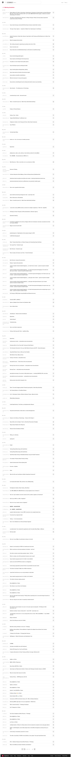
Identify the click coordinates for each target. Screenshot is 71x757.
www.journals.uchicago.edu (6, 13)
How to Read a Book (14, 306)
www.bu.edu (5, 744)
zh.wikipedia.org (6, 509)
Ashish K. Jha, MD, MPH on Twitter (16, 690)
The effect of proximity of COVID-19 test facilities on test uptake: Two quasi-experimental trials (28, 735)
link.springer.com (6, 448)
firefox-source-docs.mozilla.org (6, 362)
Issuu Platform (12, 124)
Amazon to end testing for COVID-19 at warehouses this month (22, 546)
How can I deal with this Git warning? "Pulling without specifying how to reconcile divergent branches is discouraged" (30, 596)
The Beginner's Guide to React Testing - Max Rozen (19, 487)
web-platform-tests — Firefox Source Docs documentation (21, 361)
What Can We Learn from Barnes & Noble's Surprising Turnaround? (22, 474)
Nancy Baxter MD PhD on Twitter (16, 666)
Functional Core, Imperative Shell (16, 514)
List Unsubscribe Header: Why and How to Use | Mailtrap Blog (21, 481)
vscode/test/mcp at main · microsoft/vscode (18, 95)
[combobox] (26, 2)
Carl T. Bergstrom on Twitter (15, 707)
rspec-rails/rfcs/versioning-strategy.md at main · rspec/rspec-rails (22, 194)
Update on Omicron (13, 684)
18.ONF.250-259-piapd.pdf (15, 235)
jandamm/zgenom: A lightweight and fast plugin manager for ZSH (22, 233)
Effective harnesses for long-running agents (18, 78)
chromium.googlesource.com (6, 358)
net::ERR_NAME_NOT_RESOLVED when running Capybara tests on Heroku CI (24, 490)
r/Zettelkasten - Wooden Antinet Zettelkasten (18, 313)
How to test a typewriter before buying (17, 187)
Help (32, 755)
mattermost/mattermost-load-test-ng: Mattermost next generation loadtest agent (25, 181)
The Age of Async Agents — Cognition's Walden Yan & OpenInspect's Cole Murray (25, 28)
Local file (4, 109)
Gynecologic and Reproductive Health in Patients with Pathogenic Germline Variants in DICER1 (28, 668)
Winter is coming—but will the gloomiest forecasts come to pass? (22, 556)
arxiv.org (4, 319)
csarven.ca (5, 404)
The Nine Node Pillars (14, 132)
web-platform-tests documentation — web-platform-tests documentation (23, 376)
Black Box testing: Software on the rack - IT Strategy (20, 626)
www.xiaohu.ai (5, 72)
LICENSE (11, 643)
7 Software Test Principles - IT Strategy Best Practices (20, 633)
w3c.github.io (5, 299)
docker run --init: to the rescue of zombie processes (20, 139)
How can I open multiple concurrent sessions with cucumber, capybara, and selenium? (26, 494)
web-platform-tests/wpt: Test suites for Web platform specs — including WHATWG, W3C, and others (29, 373)
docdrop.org (5, 235)
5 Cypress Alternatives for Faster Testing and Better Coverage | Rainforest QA (24, 652)
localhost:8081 (5, 197)
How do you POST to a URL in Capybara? (18, 498)
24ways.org (5, 345)
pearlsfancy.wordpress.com (6, 532)
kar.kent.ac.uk (5, 451)
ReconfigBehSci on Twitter (15, 583)
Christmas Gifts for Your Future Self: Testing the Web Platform (21, 345)
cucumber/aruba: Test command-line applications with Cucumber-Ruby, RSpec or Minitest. (27, 529)
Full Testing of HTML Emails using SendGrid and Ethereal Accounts (23, 293)
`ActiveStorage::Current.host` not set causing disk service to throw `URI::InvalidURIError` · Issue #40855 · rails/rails (30, 614)
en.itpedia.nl (5, 626)
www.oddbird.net (6, 352)
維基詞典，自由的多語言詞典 (15, 506)
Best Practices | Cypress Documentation (17, 260)
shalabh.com (5, 398)
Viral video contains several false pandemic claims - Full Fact (21, 553)
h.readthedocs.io (6, 518)
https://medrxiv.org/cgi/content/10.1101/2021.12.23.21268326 (21, 558)
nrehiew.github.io (6, 69)
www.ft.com (5, 565)
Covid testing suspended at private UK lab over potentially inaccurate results (24, 565)
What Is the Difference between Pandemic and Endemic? (20, 744)
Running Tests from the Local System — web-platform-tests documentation (24, 365)
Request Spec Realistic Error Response (17, 424)
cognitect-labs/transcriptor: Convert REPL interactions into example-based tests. (25, 512)
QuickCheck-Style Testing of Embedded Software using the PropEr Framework (24, 454)
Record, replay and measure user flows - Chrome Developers (21, 252)
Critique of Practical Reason (15, 109)
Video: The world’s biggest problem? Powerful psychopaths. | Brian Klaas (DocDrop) (26, 387)
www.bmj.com (5, 556)
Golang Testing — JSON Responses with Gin (18, 676)
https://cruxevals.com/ (14, 46)
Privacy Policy (64, 755)
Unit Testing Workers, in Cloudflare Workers (18, 390)
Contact (51, 755)
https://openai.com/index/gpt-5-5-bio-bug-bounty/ (19, 58)
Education (24, 755)
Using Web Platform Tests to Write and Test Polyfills (20, 352)
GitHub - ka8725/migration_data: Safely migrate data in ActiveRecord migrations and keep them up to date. (29, 728)
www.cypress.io (5, 293)
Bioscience (19, 755)
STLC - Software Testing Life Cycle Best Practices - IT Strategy (22, 741)
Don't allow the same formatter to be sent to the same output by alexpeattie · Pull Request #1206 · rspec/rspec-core (28, 607)
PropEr (11, 445)
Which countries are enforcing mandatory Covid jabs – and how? (22, 549)
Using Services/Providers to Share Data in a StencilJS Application (22, 410)
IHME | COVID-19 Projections (15, 662)
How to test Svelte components (16, 327)
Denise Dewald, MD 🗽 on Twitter (16, 696)
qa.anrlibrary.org (6, 36)
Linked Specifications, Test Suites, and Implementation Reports (22, 404)
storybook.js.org (5, 646)
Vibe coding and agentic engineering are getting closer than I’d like (22, 44)
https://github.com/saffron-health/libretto (17, 75)
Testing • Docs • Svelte (14, 115)
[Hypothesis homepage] (3, 2)
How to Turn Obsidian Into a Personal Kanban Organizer (20, 521)
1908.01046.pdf (13, 319)
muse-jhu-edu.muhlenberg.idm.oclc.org (6, 170)
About (11, 755)
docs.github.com (6, 701)
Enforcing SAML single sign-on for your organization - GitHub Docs (23, 701)
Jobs (29, 755)
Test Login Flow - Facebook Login (16, 244)
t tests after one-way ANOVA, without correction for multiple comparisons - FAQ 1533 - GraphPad (28, 207)
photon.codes (5, 81)
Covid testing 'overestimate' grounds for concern (19, 731)
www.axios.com (5, 49)
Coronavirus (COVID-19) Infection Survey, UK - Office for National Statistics (24, 698)
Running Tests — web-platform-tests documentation (20, 369)
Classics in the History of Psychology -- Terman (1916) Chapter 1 (22, 417)
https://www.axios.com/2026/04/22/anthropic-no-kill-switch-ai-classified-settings (25, 49)
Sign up (66, 2)
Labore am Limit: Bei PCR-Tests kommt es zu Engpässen (20, 561)
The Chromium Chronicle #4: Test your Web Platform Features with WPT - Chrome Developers (27, 348)
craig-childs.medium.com (6, 678)
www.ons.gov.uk (5, 698)
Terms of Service (58, 755)
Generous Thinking (13, 169)
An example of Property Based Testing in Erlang (19, 458)
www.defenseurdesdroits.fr (6, 222)
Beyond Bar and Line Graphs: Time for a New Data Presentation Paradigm (24, 421)
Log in (62, 2)
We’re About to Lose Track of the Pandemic (18, 586)
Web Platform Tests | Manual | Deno (16, 354)
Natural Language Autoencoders (16, 40)
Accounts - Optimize (14, 466)
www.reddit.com (5, 313)
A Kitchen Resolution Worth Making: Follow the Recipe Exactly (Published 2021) (25, 174)
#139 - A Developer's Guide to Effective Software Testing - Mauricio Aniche (24, 394)
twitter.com (5, 583)
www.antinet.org (5, 428)
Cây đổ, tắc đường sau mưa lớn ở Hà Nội (17, 620)
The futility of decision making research (17, 579)
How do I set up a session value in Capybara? (18, 502)
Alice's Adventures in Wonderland (16, 197)
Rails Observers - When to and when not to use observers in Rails (22, 162)
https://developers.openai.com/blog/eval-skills (18, 65)
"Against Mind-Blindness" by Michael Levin (18, 118)
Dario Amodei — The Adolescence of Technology (19, 88)
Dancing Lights (13, 531)
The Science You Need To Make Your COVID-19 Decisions (21, 568)
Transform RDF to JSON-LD (15, 299)
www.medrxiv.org (6, 17)
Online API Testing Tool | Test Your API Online (18, 649)
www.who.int (5, 684)
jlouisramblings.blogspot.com (6, 459)
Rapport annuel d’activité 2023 (15, 225)
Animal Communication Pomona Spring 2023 (18, 462)
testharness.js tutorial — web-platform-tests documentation (21, 341)
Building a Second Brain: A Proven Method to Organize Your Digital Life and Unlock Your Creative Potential (28, 630)
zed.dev (4, 55)
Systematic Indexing (14, 215)
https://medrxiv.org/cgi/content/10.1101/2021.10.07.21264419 (21, 576)
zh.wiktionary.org (6, 506)
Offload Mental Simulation (15, 398)
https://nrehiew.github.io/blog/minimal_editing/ (19, 69)
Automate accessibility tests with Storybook (18, 646)
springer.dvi (12, 438)
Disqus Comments (13, 617)
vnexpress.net (5, 620)
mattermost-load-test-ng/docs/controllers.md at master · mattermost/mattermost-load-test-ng (27, 178)
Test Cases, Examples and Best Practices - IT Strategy (20, 713)
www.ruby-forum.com (5, 381)
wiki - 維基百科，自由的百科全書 (15, 509)
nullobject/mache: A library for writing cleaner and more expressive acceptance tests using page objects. (30, 724)
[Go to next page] (34, 749)
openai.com (5, 58)
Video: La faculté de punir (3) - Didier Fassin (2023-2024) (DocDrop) (22, 101)
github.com (5, 75)
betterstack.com (5, 121)
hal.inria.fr (4, 438)
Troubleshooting (13, 322)
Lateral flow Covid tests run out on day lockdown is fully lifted (22, 572)
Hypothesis (12, 146)
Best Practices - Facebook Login (16, 248)
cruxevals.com (5, 46)
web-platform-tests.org (5, 342)
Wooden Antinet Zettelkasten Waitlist (17, 428)
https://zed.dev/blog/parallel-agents (16, 55)
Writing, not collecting (14, 434)
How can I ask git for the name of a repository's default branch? (22, 599)
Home (11, 470)
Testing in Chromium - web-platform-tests (18, 357)
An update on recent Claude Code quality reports (19, 61)
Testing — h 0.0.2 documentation (16, 518)
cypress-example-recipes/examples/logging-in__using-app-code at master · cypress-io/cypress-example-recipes (30, 278)
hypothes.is (5, 146)
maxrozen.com (5, 487)
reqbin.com (5, 649)
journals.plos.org (6, 421)
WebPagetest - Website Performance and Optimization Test (21, 636)
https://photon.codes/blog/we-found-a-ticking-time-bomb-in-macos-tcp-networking (25, 81)
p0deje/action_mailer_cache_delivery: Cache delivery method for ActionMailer (24, 153)
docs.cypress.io (5, 260)
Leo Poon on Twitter (14, 722)
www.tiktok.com (5, 659)
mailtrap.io (5, 481)
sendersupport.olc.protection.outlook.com (6, 323)
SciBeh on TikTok (13, 659)
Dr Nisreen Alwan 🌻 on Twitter (16, 693)
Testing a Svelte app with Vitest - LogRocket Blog (19, 331)
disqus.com (5, 617)
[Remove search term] (12, 2)
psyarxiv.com (5, 735)
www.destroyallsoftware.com (6, 515)
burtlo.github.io (5, 155)
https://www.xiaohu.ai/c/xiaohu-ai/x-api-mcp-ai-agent (20, 72)
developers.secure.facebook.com (6, 245)
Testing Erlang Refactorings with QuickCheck (18, 448)
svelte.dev (4, 115)
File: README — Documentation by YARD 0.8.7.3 (19, 155)
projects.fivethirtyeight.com (6, 569)
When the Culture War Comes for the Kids (18, 672)
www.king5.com (5, 546)
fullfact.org (5, 553)
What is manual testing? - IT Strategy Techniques (19, 704)
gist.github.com (5, 643)
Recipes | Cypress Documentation (16, 262)
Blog (15, 755)
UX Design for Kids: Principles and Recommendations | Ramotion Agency (24, 211)
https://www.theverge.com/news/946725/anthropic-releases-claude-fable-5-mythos (25, 24)
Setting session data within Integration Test (18, 380)
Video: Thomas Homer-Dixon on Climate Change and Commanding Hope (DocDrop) (25, 242)
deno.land (4, 354)
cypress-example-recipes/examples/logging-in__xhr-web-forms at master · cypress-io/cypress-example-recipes (29, 266)
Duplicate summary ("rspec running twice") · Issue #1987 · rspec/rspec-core (24, 610)
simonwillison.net (6, 44)
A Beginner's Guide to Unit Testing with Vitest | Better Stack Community (23, 121)
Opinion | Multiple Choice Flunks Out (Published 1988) (20, 302)
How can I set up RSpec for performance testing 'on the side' (21, 539)
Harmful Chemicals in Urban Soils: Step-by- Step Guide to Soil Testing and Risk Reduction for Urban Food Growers (30, 37)
